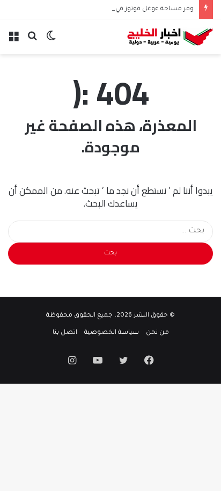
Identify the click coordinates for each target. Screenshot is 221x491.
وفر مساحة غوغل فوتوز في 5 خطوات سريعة (129, 9)
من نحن (157, 332)
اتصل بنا (65, 332)
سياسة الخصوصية (111, 332)
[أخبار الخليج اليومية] (170, 37)
